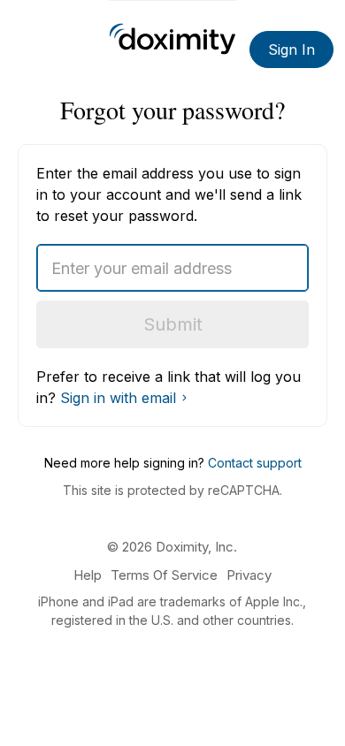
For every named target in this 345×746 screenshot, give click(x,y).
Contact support (255, 462)
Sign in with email (118, 398)
